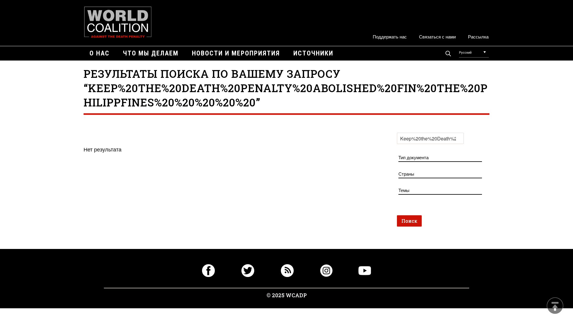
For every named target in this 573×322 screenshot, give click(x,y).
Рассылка (478, 36)
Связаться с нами (437, 36)
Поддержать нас (390, 36)
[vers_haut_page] (555, 306)
